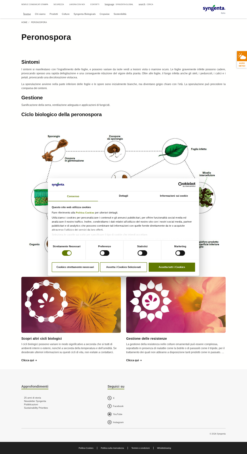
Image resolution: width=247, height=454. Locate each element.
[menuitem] (27, 13)
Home (24, 22)
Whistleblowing (164, 448)
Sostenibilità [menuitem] (120, 14)
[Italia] (214, 8)
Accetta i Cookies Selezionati (123, 267)
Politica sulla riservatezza (112, 448)
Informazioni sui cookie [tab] (174, 195)
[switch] (104, 253)
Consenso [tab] (73, 196)
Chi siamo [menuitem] (40, 14)
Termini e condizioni (140, 448)
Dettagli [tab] (123, 195)
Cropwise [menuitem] (105, 14)
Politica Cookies (85, 213)
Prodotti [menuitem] (54, 14)
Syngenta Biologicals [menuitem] (85, 14)
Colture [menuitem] (66, 14)
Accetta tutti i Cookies (172, 267)
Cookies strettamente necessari (75, 267)
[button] (29, 360)
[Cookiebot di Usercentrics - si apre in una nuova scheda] (180, 184)
